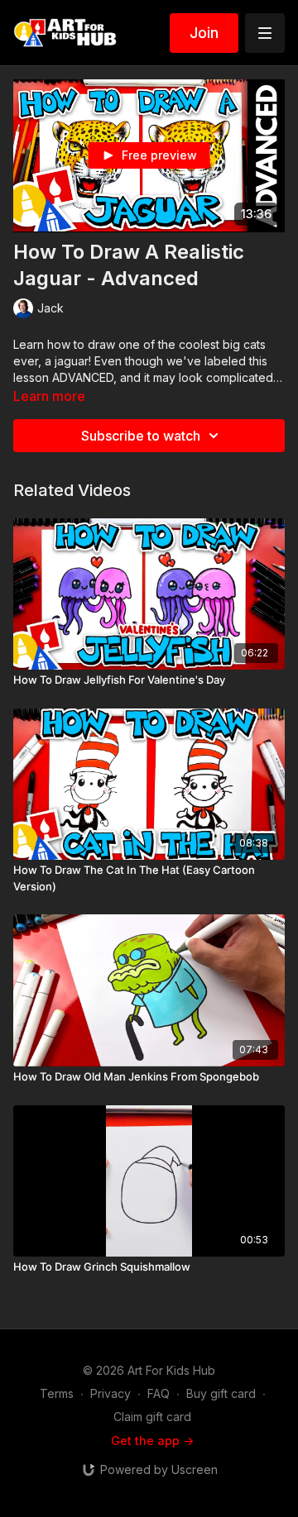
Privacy (110, 1393)
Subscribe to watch (140, 435)
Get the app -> (152, 1441)
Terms (57, 1393)
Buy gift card (221, 1393)
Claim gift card (152, 1417)
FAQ (158, 1393)
